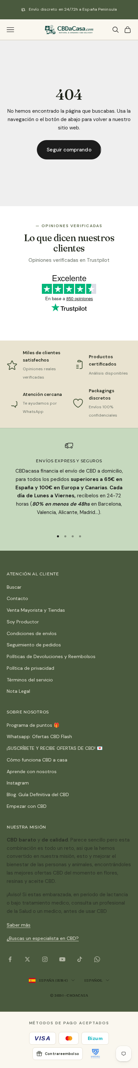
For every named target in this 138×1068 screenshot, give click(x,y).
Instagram (18, 783)
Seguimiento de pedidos (34, 645)
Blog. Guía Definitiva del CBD (38, 794)
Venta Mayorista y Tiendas (36, 610)
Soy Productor (23, 622)
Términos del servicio (30, 680)
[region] (69, 483)
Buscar (14, 587)
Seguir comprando (69, 149)
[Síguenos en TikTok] (79, 959)
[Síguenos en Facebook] (10, 959)
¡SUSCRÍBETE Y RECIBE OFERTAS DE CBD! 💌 (54, 748)
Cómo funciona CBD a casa (37, 760)
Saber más (18, 925)
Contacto (17, 598)
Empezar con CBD (27, 806)
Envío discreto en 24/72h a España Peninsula (73, 9)
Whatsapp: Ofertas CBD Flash (39, 736)
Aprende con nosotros (32, 771)
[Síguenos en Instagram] (45, 959)
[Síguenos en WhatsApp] (97, 959)
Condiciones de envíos (32, 633)
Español (93, 980)
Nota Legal (18, 691)
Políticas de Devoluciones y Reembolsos (51, 656)
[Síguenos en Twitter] (27, 959)
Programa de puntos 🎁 (33, 725)
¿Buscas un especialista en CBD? (43, 938)
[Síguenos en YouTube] (62, 959)
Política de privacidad (30, 668)
